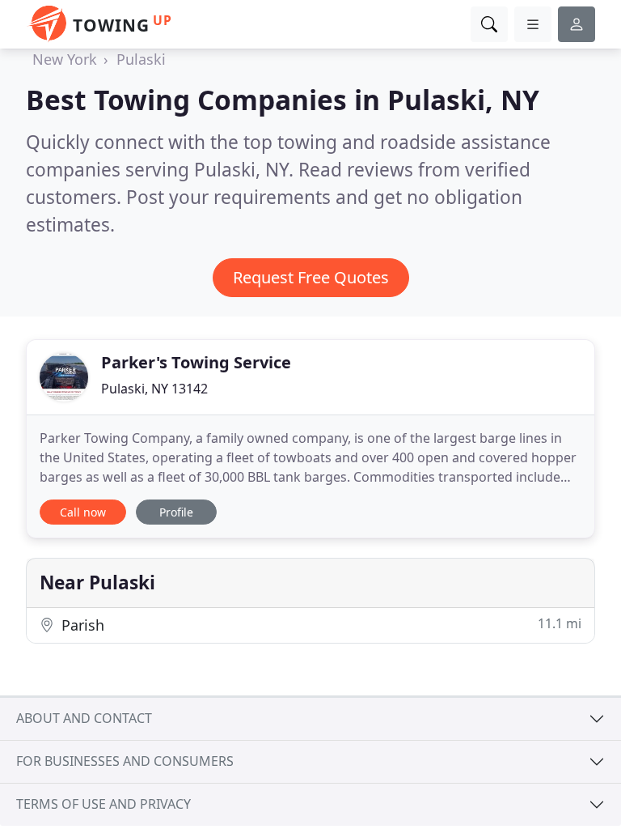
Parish (319, 624)
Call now (83, 512)
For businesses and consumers (125, 761)
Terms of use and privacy (103, 804)
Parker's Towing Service (196, 362)
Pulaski (141, 59)
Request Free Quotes (311, 277)
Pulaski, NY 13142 (154, 388)
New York (64, 59)
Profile (176, 512)
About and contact (84, 718)
